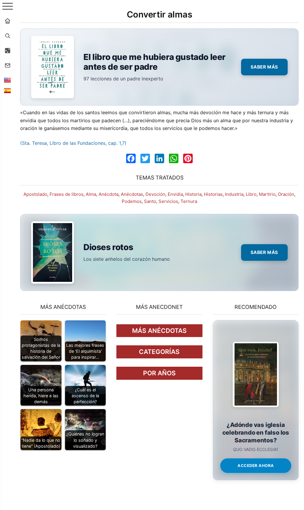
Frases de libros (66, 194)
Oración (286, 194)
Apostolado (35, 194)
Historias (213, 194)
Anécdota (108, 194)
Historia (193, 194)
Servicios (168, 201)
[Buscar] (7, 35)
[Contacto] (7, 65)
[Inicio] (7, 20)
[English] (7, 80)
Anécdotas (132, 194)
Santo (150, 201)
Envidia (175, 194)
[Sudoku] (7, 50)
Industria (234, 194)
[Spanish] (7, 90)
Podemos (132, 201)
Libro (251, 194)
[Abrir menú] (7, 6)
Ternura (188, 201)
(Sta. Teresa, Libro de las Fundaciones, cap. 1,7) (73, 143)
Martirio (267, 194)
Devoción (155, 194)
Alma (91, 194)
